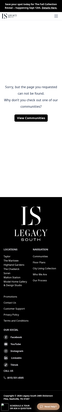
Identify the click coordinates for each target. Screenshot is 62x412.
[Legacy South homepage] (31, 224)
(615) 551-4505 (15, 377)
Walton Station (12, 277)
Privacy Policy (11, 314)
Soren (7, 273)
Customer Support (14, 308)
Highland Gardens (14, 264)
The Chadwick (11, 269)
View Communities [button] (31, 118)
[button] (31, 407)
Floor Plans (39, 262)
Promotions (10, 296)
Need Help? (51, 406)
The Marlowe (11, 260)
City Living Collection (44, 268)
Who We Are (40, 274)
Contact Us (10, 302)
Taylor (7, 256)
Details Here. (49, 7)
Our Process (40, 280)
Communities (40, 256)
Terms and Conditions (16, 320)
